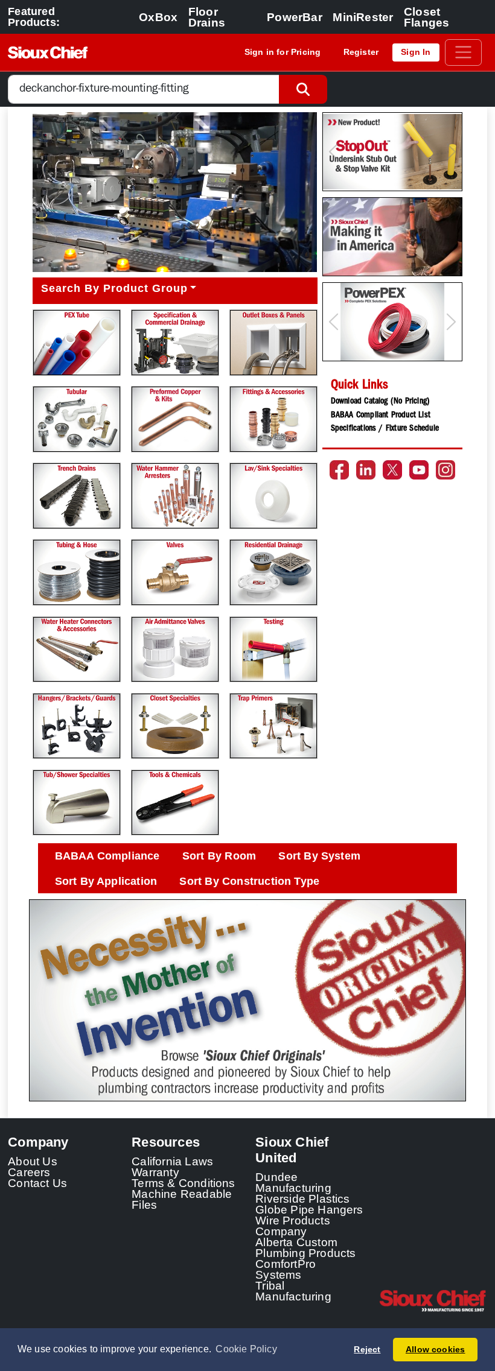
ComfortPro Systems (285, 1269)
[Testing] (273, 649)
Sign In (415, 52)
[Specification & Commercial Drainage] (175, 342)
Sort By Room (219, 856)
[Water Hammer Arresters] (175, 495)
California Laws (172, 1161)
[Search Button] (303, 89)
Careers (29, 1172)
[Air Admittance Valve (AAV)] (175, 649)
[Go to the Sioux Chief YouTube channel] (419, 470)
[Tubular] (76, 419)
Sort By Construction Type (249, 881)
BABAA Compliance (107, 856)
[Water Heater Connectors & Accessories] (76, 649)
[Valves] (175, 572)
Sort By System (319, 856)
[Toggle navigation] (463, 52)
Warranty (155, 1172)
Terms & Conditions (183, 1182)
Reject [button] (367, 1349)
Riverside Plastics (302, 1198)
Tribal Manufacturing (293, 1291)
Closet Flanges (426, 17)
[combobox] (143, 89)
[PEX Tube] (76, 342)
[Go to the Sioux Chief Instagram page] (445, 470)
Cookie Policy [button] (246, 1349)
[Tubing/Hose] (76, 572)
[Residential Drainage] (273, 572)
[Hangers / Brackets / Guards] (76, 726)
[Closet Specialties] (175, 726)
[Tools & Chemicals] (175, 802)
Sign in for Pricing (282, 52)
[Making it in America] (392, 237)
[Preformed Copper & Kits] (175, 419)
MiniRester (363, 16)
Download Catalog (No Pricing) (380, 401)
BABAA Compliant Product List (380, 415)
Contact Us (37, 1182)
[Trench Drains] (76, 495)
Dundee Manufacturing (293, 1182)
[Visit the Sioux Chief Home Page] (433, 1300)
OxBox (158, 16)
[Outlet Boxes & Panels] (273, 342)
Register (361, 52)
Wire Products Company (292, 1226)
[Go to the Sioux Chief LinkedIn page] (365, 470)
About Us (32, 1161)
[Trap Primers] (273, 726)
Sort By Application (106, 881)
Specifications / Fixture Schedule (385, 429)
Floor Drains (206, 17)
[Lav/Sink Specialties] (273, 495)
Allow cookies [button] (435, 1349)
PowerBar (294, 16)
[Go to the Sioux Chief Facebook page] (339, 470)
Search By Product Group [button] (114, 288)
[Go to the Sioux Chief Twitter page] (392, 470)
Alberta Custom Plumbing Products (305, 1247)
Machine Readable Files (182, 1199)
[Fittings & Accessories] (273, 419)
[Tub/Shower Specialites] (76, 802)
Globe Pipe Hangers (309, 1209)
